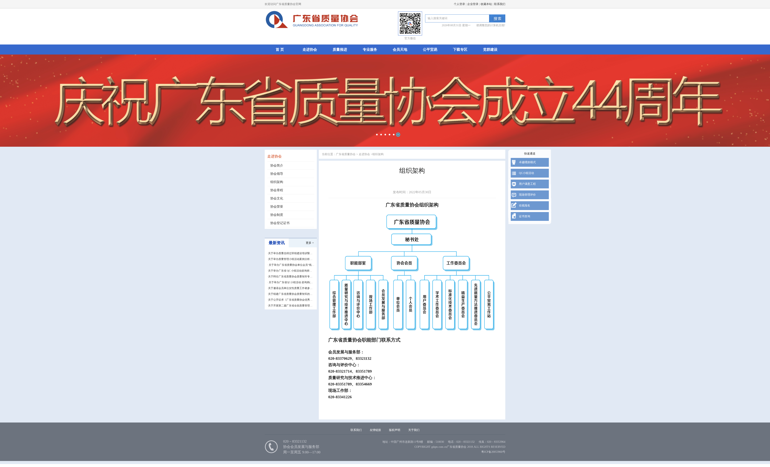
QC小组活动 (526, 173)
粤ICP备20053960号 (493, 451)
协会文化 (276, 198)
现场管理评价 (527, 194)
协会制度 (276, 214)
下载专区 (460, 50)
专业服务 (370, 50)
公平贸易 (430, 50)
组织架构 (276, 182)
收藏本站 (486, 4)
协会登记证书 (280, 223)
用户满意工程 (527, 183)
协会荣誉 (276, 206)
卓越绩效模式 (527, 162)
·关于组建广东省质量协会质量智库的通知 (289, 294)
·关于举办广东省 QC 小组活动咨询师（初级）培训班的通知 (288, 271)
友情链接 (375, 430)
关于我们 (413, 430)
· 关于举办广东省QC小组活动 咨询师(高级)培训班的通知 (290, 282)
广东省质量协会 (346, 154)
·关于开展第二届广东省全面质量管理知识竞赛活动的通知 (289, 305)
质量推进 (340, 50)
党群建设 (490, 50)
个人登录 (459, 4)
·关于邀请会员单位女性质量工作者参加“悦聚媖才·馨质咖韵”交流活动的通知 (289, 288)
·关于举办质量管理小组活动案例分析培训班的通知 (289, 259)
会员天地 (400, 50)
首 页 (280, 50)
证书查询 (524, 216)
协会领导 (276, 173)
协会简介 (276, 165)
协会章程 (276, 190)
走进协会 (310, 50)
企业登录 (472, 4)
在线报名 (524, 205)
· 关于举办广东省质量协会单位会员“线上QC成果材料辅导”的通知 (290, 265)
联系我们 (499, 4)
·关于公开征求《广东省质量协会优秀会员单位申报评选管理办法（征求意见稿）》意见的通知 (289, 300)
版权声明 (394, 430)
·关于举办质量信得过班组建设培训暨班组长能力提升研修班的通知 (289, 253)
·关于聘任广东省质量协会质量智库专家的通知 (289, 276)
